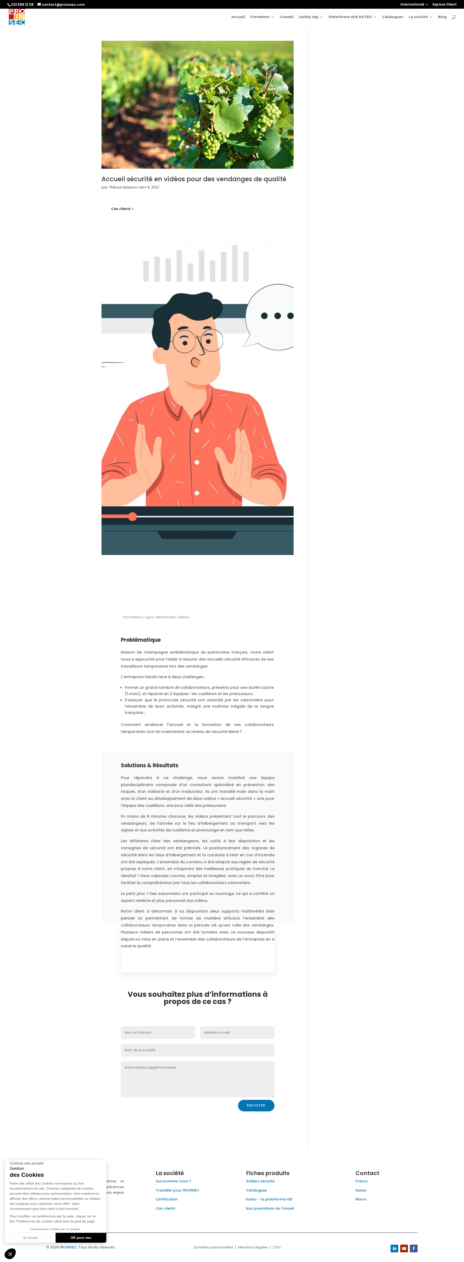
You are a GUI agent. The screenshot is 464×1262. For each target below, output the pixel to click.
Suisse (360, 1190)
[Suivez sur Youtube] (404, 1248)
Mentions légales (253, 1247)
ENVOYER (256, 1105)
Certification (167, 1199)
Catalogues (392, 17)
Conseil (286, 17)
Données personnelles (213, 1247)
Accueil (238, 17)
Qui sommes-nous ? (173, 1181)
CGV (277, 1247)
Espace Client (445, 5)
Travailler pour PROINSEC (177, 1190)
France (361, 1181)
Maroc (361, 1199)
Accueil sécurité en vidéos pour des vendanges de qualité (194, 179)
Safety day (309, 17)
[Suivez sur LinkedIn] (394, 1248)
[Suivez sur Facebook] (414, 1248)
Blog (442, 17)
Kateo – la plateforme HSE (269, 1199)
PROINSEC (68, 1247)
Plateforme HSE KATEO (350, 17)
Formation (259, 17)
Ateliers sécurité (260, 1181)
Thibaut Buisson (123, 187)
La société (418, 17)
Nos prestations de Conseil (270, 1208)
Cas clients (165, 1208)
